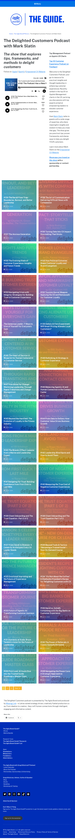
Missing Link (11, 703)
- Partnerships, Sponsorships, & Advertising (16, 771)
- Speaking (6, 784)
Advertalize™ (7, 758)
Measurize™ (7, 753)
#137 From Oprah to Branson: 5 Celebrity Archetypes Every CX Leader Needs (18, 547)
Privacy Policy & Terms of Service (47, 832)
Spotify (21, 72)
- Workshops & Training (10, 786)
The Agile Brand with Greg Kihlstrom (15, 765)
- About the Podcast (9, 769)
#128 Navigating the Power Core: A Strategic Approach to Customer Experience (55, 674)
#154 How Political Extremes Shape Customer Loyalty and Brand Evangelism (53, 263)
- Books (5, 782)
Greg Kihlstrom (8, 777)
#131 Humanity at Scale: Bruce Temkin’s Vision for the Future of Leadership (18, 642)
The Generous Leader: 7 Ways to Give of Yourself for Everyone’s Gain (18, 326)
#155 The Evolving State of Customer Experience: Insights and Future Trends (18, 263)
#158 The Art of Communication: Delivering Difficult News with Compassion (55, 200)
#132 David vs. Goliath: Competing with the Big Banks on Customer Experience (55, 610)
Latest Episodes (9, 767)
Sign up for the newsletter (13, 818)
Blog (5, 780)
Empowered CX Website (35, 72)
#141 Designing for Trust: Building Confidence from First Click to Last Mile (19, 484)
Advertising (12, 832)
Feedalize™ (7, 756)
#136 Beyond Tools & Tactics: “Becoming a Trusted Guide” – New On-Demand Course (53, 547)
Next (16, 688)
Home (11, 34)
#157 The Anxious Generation (17, 234)
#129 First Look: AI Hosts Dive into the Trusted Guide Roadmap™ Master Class (17, 674)
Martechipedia (8, 733)
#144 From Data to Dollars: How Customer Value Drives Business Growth (54, 421)
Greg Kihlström (24, 834)
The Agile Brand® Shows (21, 34)
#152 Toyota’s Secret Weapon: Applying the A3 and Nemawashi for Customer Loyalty (55, 295)
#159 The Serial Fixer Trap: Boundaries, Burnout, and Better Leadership (18, 200)
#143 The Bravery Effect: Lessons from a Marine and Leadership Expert (19, 452)
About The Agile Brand (10, 834)
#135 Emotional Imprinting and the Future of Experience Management (18, 579)
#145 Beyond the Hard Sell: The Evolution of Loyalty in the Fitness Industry (19, 421)
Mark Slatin (58, 116)
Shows (6, 731)
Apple (14, 72)
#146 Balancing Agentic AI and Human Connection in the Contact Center (55, 389)
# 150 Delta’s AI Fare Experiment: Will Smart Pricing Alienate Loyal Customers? (55, 326)
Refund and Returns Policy (26, 832)
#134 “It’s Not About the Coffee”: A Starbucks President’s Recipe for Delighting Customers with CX (55, 579)
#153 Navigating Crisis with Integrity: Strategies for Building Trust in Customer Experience (18, 295)
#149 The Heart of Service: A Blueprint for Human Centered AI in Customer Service (18, 358)
